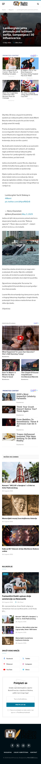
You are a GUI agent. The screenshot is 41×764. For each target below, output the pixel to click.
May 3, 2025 (27, 214)
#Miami (8, 198)
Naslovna (8, 752)
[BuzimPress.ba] (20, 3)
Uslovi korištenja (21, 752)
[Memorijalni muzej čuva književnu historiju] (20, 505)
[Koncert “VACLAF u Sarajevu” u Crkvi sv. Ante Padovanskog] (20, 472)
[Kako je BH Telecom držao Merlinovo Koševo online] (20, 535)
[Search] (38, 3)
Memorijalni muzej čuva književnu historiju (19, 518)
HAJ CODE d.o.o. (32, 757)
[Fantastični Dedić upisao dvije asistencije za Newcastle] (20, 582)
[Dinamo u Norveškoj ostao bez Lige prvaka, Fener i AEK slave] (8, 630)
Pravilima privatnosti (23, 712)
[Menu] (3, 3)
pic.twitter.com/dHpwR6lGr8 (17, 202)
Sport (6, 574)
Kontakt (33, 752)
